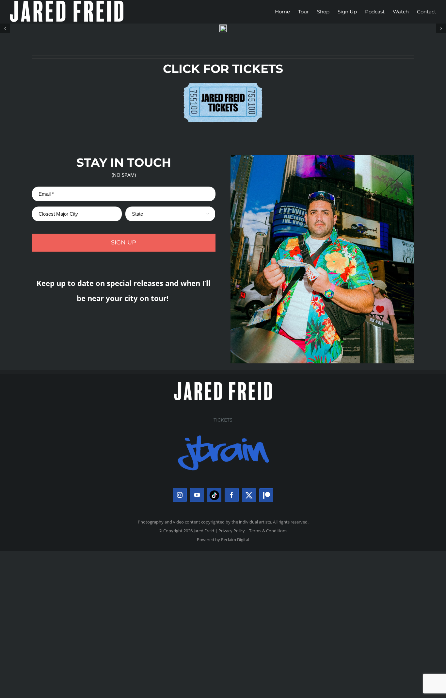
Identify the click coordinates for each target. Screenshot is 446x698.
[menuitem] (286, 12)
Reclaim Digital (235, 539)
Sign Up (123, 242)
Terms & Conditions (268, 531)
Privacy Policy (231, 531)
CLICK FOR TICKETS (223, 68)
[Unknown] (223, 81)
